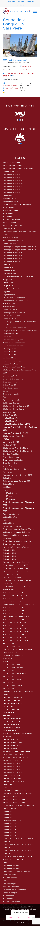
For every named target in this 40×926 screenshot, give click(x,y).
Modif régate (8, 712)
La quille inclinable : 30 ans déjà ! (17, 205)
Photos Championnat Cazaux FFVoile (18, 529)
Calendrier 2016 (9, 833)
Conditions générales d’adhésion (16, 872)
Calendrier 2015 (9, 836)
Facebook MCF (9, 199)
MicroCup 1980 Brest (11, 709)
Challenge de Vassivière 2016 (15, 313)
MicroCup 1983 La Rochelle (14, 673)
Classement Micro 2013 (12, 253)
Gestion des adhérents (12, 703)
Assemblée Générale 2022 (14, 799)
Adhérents (20, 5)
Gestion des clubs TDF (12, 742)
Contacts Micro (9, 271)
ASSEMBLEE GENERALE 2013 (15, 637)
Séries (5, 391)
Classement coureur (11, 866)
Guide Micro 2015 (10, 355)
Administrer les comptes (13, 165)
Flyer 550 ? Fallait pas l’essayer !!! (17, 757)
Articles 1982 (8, 676)
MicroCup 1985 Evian (11, 664)
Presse (5, 661)
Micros (5, 490)
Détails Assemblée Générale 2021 (17, 481)
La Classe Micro (9, 358)
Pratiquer (7, 337)
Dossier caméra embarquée (14, 328)
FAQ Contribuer (9, 283)
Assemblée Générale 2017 (13, 613)
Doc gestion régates (11, 700)
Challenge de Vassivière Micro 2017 (17, 451)
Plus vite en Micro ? (11, 574)
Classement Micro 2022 (12, 193)
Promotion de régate (11, 457)
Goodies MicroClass (11, 454)
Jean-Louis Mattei (12, 88)
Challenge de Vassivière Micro (15, 448)
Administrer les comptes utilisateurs (18, 168)
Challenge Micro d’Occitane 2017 (16, 406)
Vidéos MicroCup (10, 517)
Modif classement (10, 730)
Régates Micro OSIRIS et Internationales (19, 604)
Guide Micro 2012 (10, 415)
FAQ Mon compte (10, 202)
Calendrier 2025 (9, 553)
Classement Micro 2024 (13, 766)
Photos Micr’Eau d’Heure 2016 (15, 565)
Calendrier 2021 (9, 817)
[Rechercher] (29, 11)
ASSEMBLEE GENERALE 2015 (15, 628)
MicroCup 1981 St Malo (12, 685)
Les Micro (7, 487)
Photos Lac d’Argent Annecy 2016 (17, 541)
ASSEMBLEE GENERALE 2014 (15, 631)
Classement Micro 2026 (13, 772)
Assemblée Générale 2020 (14, 598)
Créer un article (9, 319)
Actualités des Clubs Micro (14, 367)
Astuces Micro (9, 307)
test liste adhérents (11, 887)
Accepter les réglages (20, 912)
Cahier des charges (11, 403)
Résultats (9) (26, 66)
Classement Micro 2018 (12, 184)
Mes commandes (10, 878)
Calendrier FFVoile (10, 171)
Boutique (7, 863)
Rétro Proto (8, 715)
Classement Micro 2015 (12, 259)
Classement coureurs (11, 869)
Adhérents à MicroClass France (16, 547)
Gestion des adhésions (12, 778)
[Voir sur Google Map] (4, 92)
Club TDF (7, 265)
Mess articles (8, 208)
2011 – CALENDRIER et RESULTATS (17, 857)
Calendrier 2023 (9, 811)
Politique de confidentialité (14, 790)
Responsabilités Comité (12, 577)
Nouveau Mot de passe (12, 226)
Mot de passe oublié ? (12, 220)
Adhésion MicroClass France (15, 241)
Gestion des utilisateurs (12, 718)
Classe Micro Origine (11, 316)
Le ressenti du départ (12, 727)
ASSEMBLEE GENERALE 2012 (15, 640)
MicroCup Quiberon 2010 (13, 860)
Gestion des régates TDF (13, 781)
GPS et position (9, 349)
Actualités (7, 520)
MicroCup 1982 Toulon (12, 679)
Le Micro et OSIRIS (11, 442)
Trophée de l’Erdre (11, 463)
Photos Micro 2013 (10, 418)
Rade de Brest (9, 229)
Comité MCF (8, 268)
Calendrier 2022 (9, 814)
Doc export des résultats (13, 346)
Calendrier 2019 (9, 824)
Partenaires (30, 1)
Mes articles (8, 706)
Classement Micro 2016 (12, 181)
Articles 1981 (8, 682)
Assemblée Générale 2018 (13, 610)
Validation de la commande (14, 890)
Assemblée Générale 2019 (13, 607)
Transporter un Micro (11, 544)
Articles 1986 (8, 643)
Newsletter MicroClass (12, 526)
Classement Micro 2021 (12, 190)
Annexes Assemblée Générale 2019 (17, 475)
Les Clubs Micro (9, 875)
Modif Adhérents (10, 493)
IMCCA (6, 439)
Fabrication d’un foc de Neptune (16, 751)
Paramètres (20, 922)
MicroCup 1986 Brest (11, 646)
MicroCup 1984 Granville (13, 667)
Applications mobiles (11, 400)
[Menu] (34, 11)
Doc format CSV (10, 376)
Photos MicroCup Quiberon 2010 (16, 424)
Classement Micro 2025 (12, 769)
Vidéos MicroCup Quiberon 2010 (16, 301)
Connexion (7, 196)
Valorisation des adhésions (14, 298)
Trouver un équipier (11, 394)
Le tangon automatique (13, 655)
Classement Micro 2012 (12, 178)
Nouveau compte (10, 223)
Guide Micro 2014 (10, 352)
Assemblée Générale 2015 (13, 625)
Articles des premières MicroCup (16, 595)
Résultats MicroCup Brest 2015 (15, 433)
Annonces (7, 397)
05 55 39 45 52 (10, 90)
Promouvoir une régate (12, 361)
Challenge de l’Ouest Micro (14, 436)
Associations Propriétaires (14, 343)
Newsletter (21, 1)
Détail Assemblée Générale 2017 (16, 616)
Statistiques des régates (13, 340)
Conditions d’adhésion (12, 775)
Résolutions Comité (11, 514)
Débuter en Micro (10, 274)
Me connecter (8, 896)
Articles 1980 (8, 688)
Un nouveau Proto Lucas (13, 754)
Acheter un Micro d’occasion (15, 469)
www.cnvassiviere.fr (10, 85)
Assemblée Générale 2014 (13, 634)
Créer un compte (10, 893)
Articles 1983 (8, 670)
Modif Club (7, 496)
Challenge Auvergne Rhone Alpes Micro (19, 247)
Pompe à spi (8, 658)
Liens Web (7, 466)
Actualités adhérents (11, 162)
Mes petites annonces (12, 601)
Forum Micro (11, 1)
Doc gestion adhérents (12, 697)
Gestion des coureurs (12, 745)
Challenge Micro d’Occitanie (15, 409)
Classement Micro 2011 (12, 174)
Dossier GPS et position (13, 379)
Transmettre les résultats (13, 460)
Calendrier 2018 (9, 827)
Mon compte (8, 217)
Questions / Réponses (12, 289)
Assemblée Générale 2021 (13, 592)
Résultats (26, 70)
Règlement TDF (9, 445)
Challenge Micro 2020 (12, 821)
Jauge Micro (8, 286)
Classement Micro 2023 (12, 763)
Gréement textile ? (10, 652)
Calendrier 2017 (9, 830)
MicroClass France (10, 211)
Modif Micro (8, 214)
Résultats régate (10, 884)
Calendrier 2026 (9, 559)
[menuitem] (11, 1)
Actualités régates (10, 238)
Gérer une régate (10, 382)
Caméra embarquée (11, 244)
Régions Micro (9, 295)
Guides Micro (8, 484)
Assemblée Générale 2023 (14, 802)
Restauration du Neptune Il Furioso (17, 793)
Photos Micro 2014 (10, 421)
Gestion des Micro (10, 748)
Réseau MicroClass (10, 364)
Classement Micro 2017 (12, 262)
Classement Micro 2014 (12, 256)
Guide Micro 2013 (10, 385)
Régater (6, 292)
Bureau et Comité (10, 310)
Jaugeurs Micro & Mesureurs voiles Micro (20, 331)
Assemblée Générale (11, 796)
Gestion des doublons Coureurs (16, 562)
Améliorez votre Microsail (13, 760)
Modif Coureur (9, 499)
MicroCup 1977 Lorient (12, 721)
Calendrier (7, 478)
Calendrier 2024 (9, 550)
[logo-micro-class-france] (16, 11)
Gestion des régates (11, 724)
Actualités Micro (10, 304)
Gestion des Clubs (10, 739)
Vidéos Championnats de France (16, 532)
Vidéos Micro (8, 523)
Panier (5, 881)
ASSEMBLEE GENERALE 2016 (15, 622)
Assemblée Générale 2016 (13, 619)
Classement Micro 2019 (12, 187)
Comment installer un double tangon (18, 649)
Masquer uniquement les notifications (20, 917)
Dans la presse (9, 412)
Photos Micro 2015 (10, 334)
